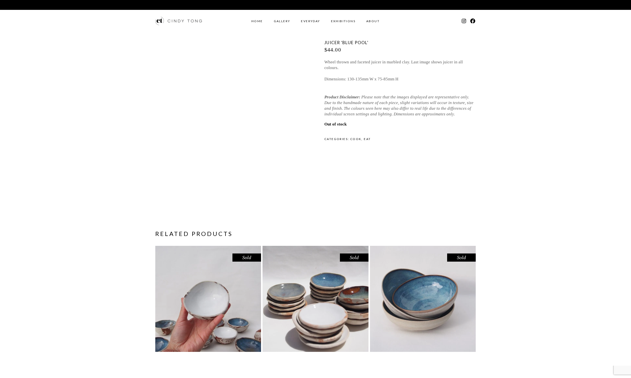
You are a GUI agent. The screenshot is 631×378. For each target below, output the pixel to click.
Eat (367, 139)
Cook (356, 139)
